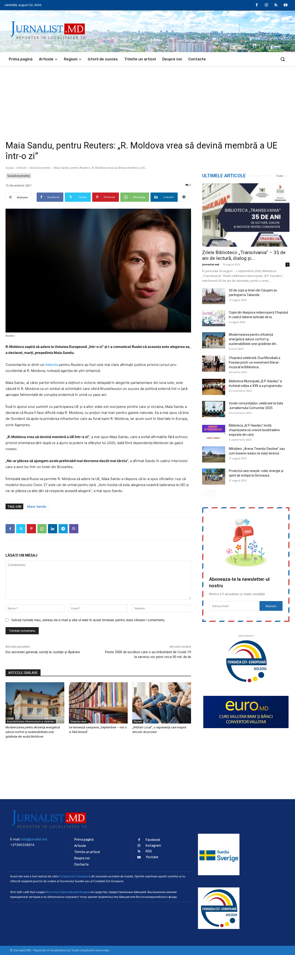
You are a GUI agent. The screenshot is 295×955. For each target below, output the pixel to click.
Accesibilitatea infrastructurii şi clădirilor (30, 721)
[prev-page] (205, 493)
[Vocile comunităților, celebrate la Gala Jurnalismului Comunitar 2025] (213, 409)
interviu (51, 364)
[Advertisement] (147, 100)
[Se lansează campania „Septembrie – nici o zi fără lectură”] (98, 703)
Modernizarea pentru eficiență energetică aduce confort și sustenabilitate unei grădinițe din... (253, 339)
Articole (21, 168)
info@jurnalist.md (34, 839)
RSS (149, 851)
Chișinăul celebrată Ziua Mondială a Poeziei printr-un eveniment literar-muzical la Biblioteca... (254, 362)
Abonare (271, 606)
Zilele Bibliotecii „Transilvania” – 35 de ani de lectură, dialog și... (244, 255)
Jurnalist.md (210, 264)
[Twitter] (20, 528)
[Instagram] (266, 5)
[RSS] (276, 5)
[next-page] (212, 493)
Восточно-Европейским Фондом (68, 892)
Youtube (152, 857)
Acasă (9, 168)
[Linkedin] (52, 528)
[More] (184, 197)
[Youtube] (285, 5)
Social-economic (40, 168)
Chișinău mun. (78, 721)
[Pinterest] (31, 528)
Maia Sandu (36, 506)
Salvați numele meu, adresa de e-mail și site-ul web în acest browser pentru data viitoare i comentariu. (88, 620)
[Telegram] (63, 528)
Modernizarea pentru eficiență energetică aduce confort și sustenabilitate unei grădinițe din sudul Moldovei (33, 732)
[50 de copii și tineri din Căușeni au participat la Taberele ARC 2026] (213, 296)
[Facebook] (257, 5)
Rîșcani (138, 721)
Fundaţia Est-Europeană (74, 876)
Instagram (153, 846)
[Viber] (73, 528)
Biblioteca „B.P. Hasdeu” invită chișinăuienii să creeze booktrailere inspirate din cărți (254, 430)
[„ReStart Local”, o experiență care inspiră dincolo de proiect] (161, 703)
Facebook (153, 840)
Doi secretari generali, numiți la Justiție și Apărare (43, 652)
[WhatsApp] (42, 528)
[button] (282, 59)
